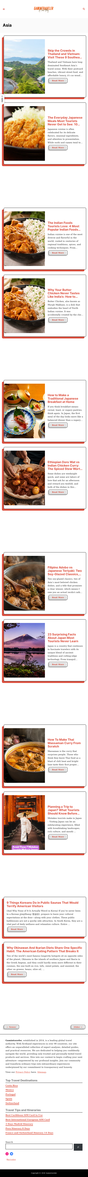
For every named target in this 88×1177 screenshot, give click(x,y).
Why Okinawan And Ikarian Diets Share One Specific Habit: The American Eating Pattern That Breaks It (44, 949)
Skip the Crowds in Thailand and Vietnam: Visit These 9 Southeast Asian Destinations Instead (65, 57)
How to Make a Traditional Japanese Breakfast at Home (63, 398)
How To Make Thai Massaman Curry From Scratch (64, 743)
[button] (2, 99)
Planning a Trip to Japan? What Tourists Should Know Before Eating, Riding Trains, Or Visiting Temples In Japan (65, 815)
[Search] (78, 1147)
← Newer (11, 1027)
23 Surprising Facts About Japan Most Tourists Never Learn (63, 638)
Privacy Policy (23, 1072)
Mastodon (11, 1159)
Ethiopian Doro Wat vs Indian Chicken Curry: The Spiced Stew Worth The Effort (65, 467)
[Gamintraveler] (44, 9)
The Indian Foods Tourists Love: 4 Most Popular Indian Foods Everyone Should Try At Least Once (65, 229)
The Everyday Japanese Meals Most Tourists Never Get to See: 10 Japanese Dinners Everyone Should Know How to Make (65, 126)
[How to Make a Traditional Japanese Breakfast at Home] (24, 411)
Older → (78, 1027)
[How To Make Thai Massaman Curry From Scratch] (24, 755)
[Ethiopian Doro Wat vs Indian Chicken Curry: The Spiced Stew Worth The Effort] (24, 478)
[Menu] (4, 9)
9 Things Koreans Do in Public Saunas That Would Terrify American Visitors (42, 904)
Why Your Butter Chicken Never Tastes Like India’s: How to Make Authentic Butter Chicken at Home (64, 296)
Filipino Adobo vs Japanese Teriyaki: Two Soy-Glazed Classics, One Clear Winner (65, 572)
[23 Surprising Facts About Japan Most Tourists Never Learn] (24, 650)
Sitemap (41, 1072)
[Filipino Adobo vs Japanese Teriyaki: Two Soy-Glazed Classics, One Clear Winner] (24, 583)
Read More (59, 81)
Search (9, 1142)
